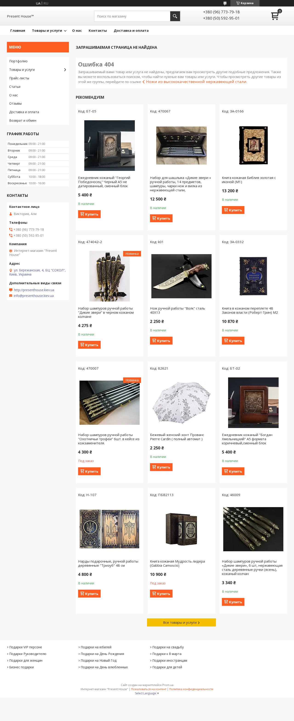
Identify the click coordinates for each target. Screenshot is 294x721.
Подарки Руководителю (27, 654)
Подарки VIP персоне (25, 647)
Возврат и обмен (22, 120)
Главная (17, 30)
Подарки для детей (167, 667)
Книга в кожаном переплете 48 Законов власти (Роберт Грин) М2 (250, 310)
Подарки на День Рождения (102, 654)
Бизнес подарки (21, 667)
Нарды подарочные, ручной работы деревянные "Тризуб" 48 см (108, 563)
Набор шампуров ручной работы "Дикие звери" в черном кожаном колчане (106, 312)
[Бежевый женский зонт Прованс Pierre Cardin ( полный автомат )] (181, 402)
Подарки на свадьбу (168, 647)
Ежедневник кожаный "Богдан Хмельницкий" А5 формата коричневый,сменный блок (247, 439)
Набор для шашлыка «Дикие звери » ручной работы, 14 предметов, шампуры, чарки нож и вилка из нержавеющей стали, (180, 183)
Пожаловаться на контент (148, 689)
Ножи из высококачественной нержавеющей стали (196, 81)
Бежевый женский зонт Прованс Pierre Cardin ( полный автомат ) (177, 437)
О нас (77, 30)
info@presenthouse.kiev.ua (34, 296)
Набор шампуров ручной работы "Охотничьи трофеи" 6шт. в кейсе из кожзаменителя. (108, 439)
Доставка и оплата (131, 30)
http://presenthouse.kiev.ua (34, 290)
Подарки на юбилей (96, 647)
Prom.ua (167, 685)
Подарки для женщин (25, 660)
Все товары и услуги (180, 622)
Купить (91, 214)
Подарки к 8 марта (166, 654)
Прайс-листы (19, 78)
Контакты (98, 30)
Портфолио (18, 61)
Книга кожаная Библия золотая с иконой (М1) (249, 179)
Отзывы (15, 103)
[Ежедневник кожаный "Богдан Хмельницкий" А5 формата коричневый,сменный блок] (253, 402)
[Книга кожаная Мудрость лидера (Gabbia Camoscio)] (181, 529)
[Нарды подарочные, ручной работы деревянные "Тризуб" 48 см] (109, 529)
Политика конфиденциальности (191, 689)
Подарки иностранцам (169, 660)
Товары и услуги (47, 30)
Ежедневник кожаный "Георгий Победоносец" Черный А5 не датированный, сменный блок (104, 181)
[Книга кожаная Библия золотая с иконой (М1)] (253, 145)
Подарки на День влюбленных (104, 667)
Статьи (14, 86)
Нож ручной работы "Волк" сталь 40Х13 (177, 310)
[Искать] (175, 16)
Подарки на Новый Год (98, 660)
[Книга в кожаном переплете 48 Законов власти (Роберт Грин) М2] (253, 276)
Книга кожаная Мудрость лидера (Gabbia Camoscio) (177, 563)
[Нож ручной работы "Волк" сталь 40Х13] (181, 276)
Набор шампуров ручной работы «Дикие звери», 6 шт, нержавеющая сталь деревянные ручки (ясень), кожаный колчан (252, 567)
